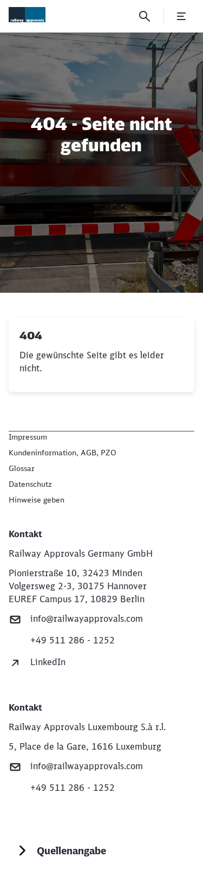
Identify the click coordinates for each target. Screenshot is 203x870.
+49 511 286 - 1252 (72, 640)
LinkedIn (48, 661)
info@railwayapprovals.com (86, 618)
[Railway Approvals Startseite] (27, 14)
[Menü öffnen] (181, 16)
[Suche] (145, 16)
